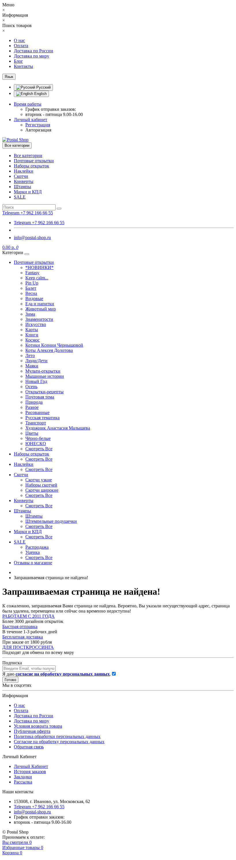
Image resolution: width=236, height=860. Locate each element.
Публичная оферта (32, 731)
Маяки (31, 365)
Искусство (35, 324)
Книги (31, 334)
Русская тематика (42, 417)
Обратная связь (29, 746)
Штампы (22, 186)
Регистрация (37, 124)
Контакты (23, 66)
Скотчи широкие (41, 490)
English (40, 93)
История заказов (30, 771)
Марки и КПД (28, 191)
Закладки (23, 776)
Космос (32, 339)
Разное (32, 407)
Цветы (31, 433)
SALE (20, 196)
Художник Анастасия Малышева (57, 428)
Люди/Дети (36, 360)
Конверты (23, 181)
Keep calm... (36, 277)
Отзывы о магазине (33, 562)
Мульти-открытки (42, 371)
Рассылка (23, 781)
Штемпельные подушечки (51, 521)
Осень (31, 386)
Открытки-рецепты (44, 391)
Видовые (34, 298)
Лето (30, 355)
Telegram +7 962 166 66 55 (39, 222)
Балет (30, 288)
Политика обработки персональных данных (57, 736)
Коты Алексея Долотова (49, 350)
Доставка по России (33, 50)
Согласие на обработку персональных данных (59, 741)
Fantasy (32, 272)
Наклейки (23, 171)
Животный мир (40, 308)
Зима (30, 314)
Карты (31, 329)
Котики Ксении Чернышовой (54, 345)
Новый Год (36, 381)
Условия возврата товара (38, 726)
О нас (19, 40)
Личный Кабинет (31, 766)
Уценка (32, 552)
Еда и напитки (39, 303)
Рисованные (37, 412)
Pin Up (31, 283)
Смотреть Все (38, 448)
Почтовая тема (39, 396)
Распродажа (37, 547)
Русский (43, 87)
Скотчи (21, 176)
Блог (18, 61)
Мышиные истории (44, 376)
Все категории (28, 155)
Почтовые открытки (34, 160)
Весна (31, 293)
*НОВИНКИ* (39, 267)
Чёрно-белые (38, 438)
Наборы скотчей (41, 485)
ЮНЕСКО (35, 443)
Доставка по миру (31, 56)
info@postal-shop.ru (32, 237)
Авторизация (38, 129)
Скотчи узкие (38, 479)
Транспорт (35, 422)
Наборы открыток (31, 165)
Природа (34, 402)
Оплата (21, 45)
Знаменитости (39, 319)
